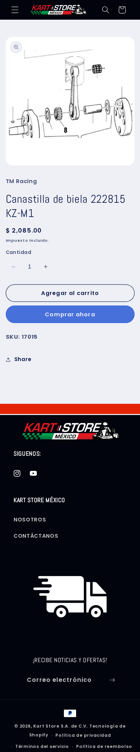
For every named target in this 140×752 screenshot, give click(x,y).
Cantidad (19, 252)
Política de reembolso (104, 746)
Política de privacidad (83, 735)
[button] (15, 10)
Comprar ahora (70, 314)
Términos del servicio (42, 746)
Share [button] (23, 359)
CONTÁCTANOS (36, 535)
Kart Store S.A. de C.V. (60, 726)
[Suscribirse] (112, 680)
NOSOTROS (30, 519)
